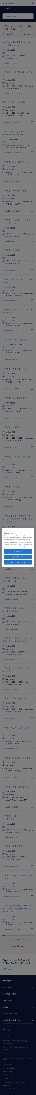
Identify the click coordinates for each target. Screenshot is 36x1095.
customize (18, 551)
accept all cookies (18, 562)
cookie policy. (21, 546)
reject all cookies (18, 557)
